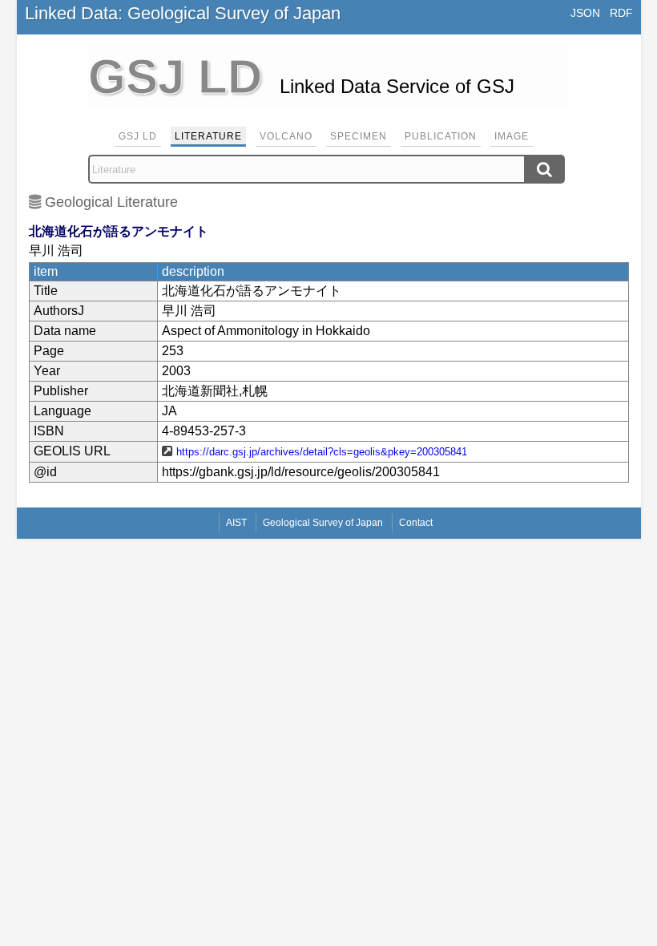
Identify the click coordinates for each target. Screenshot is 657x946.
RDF (621, 12)
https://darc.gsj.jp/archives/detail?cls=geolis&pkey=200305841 (321, 452)
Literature (208, 136)
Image (511, 136)
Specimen (358, 136)
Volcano (286, 136)
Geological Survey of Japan (323, 522)
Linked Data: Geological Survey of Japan (183, 13)
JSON (585, 12)
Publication (441, 136)
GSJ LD (138, 136)
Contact (416, 522)
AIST (236, 522)
